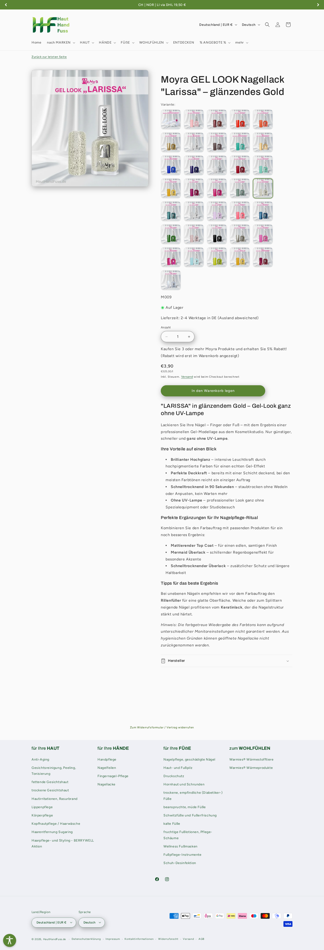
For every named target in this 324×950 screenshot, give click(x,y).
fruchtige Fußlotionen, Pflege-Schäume (187, 835)
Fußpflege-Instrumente (182, 854)
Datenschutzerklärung (86, 938)
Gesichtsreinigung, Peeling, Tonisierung (54, 770)
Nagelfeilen (106, 768)
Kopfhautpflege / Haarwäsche (56, 824)
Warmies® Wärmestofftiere (251, 759)
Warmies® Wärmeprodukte (251, 768)
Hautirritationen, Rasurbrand (55, 799)
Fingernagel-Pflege (113, 776)
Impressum (113, 938)
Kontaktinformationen (139, 938)
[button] (60, 43)
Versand (187, 376)
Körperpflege (42, 815)
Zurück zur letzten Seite (49, 56)
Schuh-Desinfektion (179, 863)
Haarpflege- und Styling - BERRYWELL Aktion (63, 843)
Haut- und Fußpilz (177, 768)
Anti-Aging (40, 759)
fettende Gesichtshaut (50, 782)
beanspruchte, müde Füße (184, 807)
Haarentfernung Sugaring (52, 832)
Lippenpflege (42, 807)
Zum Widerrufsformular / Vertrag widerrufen (162, 727)
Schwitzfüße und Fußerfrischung (190, 815)
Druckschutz (173, 776)
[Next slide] (318, 4)
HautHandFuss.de (54, 939)
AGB (201, 938)
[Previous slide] (5, 4)
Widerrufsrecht (168, 938)
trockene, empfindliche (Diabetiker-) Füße (193, 796)
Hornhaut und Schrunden (183, 784)
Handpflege (106, 759)
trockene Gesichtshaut (50, 790)
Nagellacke (106, 784)
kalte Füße (171, 824)
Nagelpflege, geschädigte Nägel (189, 759)
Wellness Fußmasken (180, 846)
